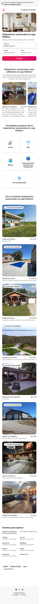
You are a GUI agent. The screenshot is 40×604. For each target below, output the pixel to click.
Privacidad (15, 595)
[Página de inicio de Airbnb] (3, 10)
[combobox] (19, 46)
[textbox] (11, 52)
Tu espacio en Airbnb (28, 10)
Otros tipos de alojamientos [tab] (28, 531)
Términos (23, 595)
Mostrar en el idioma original (12, 4)
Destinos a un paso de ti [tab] (9, 531)
